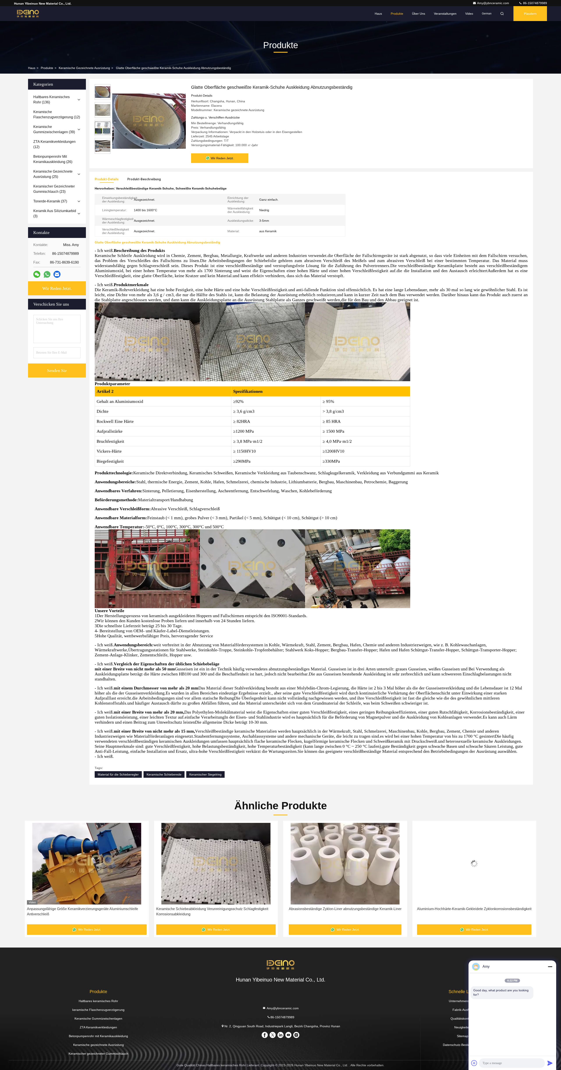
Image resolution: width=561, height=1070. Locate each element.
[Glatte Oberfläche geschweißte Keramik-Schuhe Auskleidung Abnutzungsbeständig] (149, 121)
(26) (52, 159)
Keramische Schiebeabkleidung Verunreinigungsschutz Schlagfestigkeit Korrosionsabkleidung (83, 911)
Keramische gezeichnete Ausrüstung (84, 68)
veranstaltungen (445, 13)
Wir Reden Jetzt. (57, 288)
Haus (378, 13)
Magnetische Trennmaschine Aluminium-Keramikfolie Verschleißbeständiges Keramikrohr (474, 911)
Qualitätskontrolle (463, 1018)
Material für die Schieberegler (118, 774)
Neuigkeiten (462, 1027)
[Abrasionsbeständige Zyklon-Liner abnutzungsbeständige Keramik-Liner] (216, 864)
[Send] (550, 1063)
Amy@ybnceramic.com (493, 3)
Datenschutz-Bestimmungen (462, 1045)
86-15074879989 (534, 3)
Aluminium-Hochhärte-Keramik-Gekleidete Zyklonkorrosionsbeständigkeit (345, 909)
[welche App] (47, 274)
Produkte (397, 13)
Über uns (418, 13)
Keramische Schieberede (164, 774)
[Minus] (550, 966)
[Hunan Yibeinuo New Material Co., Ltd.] (28, 13)
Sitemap (462, 1036)
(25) (53, 174)
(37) (50, 201)
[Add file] (474, 1063)
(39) (54, 129)
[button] (33, 874)
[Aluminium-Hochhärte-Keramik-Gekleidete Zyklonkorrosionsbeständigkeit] (345, 864)
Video (469, 13)
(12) (56, 114)
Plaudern (530, 13)
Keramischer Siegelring (205, 774)
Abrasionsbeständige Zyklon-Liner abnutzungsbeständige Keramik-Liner (216, 909)
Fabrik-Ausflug (463, 1010)
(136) (51, 99)
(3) (54, 213)
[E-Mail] (57, 274)
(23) (54, 188)
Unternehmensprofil (462, 1001)
